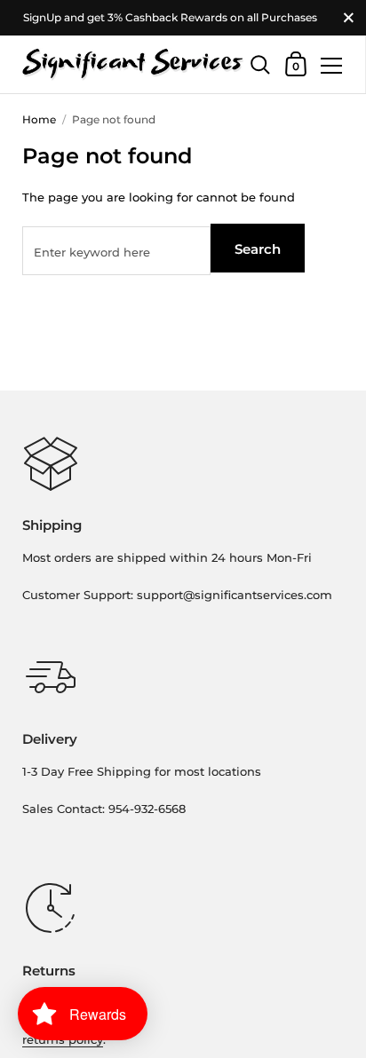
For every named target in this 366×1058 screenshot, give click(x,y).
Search (258, 249)
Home (39, 119)
